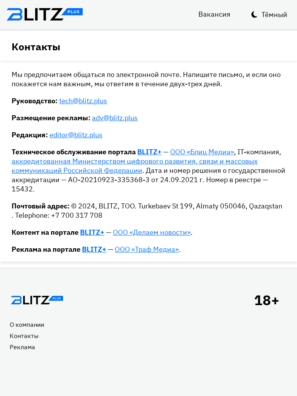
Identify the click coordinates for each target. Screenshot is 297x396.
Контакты (24, 336)
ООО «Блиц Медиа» (202, 151)
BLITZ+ (149, 151)
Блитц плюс (44, 14)
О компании (27, 324)
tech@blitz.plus (83, 100)
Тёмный (274, 14)
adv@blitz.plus (115, 117)
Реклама (22, 347)
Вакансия (214, 14)
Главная (37, 300)
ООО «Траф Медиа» (147, 249)
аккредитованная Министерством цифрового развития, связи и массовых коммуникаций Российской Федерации (135, 166)
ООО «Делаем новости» (152, 232)
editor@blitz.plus (76, 134)
